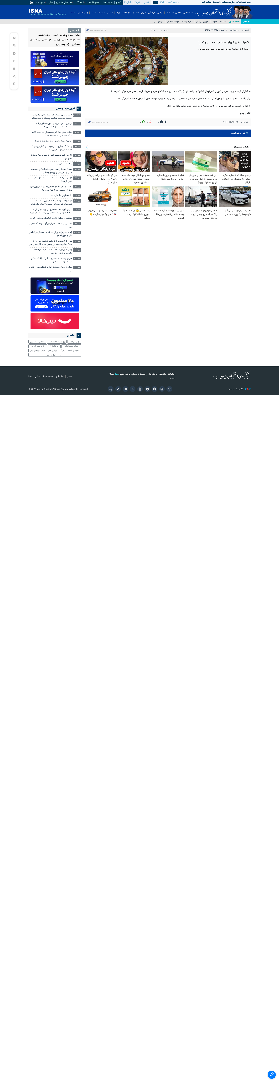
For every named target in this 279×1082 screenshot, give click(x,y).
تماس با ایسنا (94, 2)
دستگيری (76, 44)
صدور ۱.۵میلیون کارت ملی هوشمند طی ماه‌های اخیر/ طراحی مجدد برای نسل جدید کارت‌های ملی (50, 242)
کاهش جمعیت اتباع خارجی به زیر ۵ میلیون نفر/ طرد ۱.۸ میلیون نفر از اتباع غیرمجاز (51, 188)
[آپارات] (110, 389)
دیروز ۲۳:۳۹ (77, 141)
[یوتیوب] (139, 389)
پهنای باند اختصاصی (57, 341)
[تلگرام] (147, 389)
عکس (93, 12)
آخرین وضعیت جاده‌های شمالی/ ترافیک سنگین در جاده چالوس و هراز (51, 260)
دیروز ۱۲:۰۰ (77, 196)
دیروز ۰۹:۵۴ (77, 233)
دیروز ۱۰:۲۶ (77, 224)
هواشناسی (46, 40)
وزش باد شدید (44, 35)
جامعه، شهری (234, 21)
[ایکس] (132, 389)
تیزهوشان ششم (74, 350)
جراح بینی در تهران (37, 341)
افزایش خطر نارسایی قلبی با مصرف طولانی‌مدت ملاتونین (51, 156)
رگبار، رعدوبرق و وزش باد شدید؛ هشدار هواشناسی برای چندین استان (50, 234)
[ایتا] (161, 389)
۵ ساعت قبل (77, 132)
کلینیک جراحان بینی (37, 350)
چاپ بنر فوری (74, 341)
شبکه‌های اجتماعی (64, 2)
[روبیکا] (168, 389)
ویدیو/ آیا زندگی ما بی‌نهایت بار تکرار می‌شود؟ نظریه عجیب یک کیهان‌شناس (52, 148)
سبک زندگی (158, 21)
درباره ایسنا (108, 2)
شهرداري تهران (66, 35)
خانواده (214, 21)
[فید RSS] (117, 389)
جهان (118, 12)
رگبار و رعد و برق (62, 44)
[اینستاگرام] (125, 389)
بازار (51, 2)
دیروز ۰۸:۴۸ (77, 259)
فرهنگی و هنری (148, 12)
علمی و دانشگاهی (173, 12)
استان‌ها (101, 12)
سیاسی (160, 12)
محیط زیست (187, 21)
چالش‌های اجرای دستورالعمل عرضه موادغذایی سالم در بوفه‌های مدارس (52, 251)
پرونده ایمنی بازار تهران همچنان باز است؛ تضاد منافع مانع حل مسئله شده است (52, 134)
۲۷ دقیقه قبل (76, 115)
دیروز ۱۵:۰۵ (77, 155)
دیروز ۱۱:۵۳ (77, 201)
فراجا (77, 35)
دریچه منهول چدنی (54, 355)
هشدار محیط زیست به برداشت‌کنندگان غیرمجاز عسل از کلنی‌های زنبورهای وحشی (51, 171)
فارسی (146, 2)
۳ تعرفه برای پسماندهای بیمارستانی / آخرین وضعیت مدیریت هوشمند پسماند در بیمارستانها (52, 116)
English (128, 2)
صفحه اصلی (188, 12)
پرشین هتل (52, 350)
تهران (55, 35)
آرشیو (118, 2)
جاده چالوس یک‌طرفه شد (61, 195)
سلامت (223, 21)
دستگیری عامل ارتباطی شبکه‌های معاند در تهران (51, 218)
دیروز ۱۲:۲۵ (77, 178)
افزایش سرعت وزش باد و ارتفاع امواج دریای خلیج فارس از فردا (50, 179)
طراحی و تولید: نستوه (236, 389)
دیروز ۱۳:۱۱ (77, 170)
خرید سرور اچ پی (37, 346)
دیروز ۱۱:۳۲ (77, 210)
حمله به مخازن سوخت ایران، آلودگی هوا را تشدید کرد (50, 269)
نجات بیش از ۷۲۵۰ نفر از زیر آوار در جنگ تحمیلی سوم (50, 225)
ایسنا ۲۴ (80, 2)
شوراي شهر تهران (238, 133)
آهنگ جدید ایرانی (71, 346)
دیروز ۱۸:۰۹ (77, 147)
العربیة (137, 2)
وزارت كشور (35, 40)
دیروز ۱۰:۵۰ (77, 218)
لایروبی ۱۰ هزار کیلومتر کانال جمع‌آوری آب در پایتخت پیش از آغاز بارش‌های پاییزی (53, 125)
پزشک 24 (54, 346)
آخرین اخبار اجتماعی (65, 109)
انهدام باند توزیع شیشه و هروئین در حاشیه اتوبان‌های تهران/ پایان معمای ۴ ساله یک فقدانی (51, 202)
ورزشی (110, 12)
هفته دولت (75, 40)
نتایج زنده (40, 2)
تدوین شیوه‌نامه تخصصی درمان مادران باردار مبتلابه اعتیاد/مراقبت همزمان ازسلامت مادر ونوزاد (50, 211)
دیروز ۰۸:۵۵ (77, 250)
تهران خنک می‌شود (63, 164)
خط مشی (60, 376)
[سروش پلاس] (154, 389)
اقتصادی (135, 12)
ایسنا (214, 10)
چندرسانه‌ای (83, 12)
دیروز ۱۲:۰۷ (77, 187)
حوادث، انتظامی (172, 21)
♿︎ (272, 1075)
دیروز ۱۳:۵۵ (77, 164)
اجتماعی (126, 12)
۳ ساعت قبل (77, 124)
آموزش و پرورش (202, 21)
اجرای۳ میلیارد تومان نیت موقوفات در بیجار (53, 141)
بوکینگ (62, 350)
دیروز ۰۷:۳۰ (77, 267)
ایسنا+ (73, 12)
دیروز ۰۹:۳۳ (77, 241)
